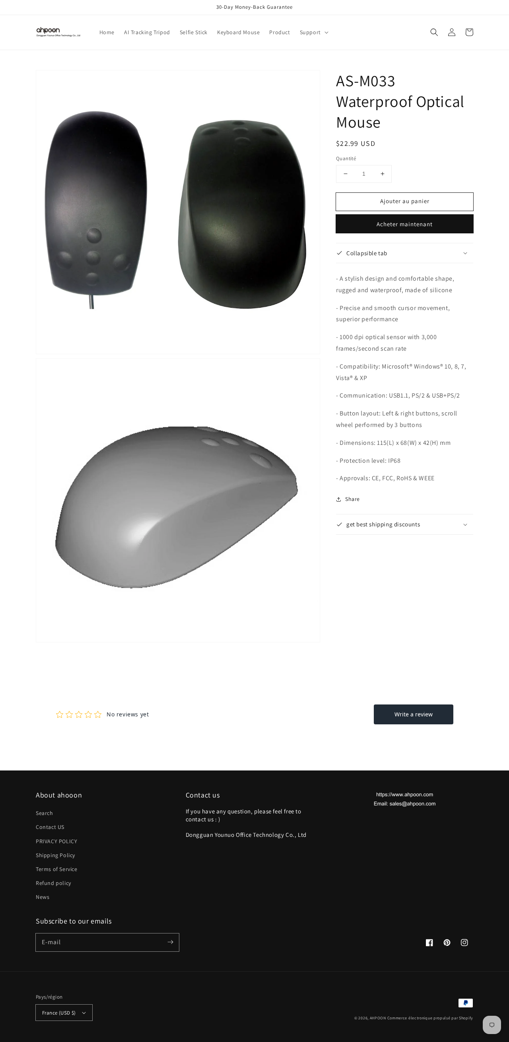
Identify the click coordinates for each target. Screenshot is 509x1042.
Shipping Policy (55, 855)
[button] (313, 32)
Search (44, 813)
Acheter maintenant (405, 223)
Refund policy (53, 883)
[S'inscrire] (170, 942)
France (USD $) (59, 1012)
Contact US (50, 826)
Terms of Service (57, 869)
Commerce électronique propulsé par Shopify (430, 1018)
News (42, 896)
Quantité (346, 158)
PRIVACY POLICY (56, 841)
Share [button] (352, 499)
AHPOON (378, 1018)
